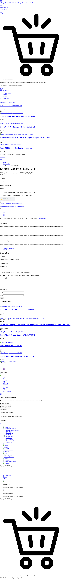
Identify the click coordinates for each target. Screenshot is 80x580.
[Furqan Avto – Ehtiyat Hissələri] (17, 3)
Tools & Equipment (9, 457)
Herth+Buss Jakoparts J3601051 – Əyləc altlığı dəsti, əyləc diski (25, 137)
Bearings (6, 463)
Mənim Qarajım (6, 159)
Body (5, 453)
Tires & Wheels (9, 436)
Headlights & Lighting (10, 428)
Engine (6, 447)
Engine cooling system (10, 461)
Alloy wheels (9, 439)
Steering (6, 451)
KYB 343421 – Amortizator (11, 106)
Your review (3, 289)
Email (1, 295)
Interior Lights (9, 433)
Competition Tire (10, 440)
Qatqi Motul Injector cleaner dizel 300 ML (17, 356)
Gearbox (6, 460)
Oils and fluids (8, 445)
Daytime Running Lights (12, 430)
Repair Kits (7, 448)
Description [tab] (6, 246)
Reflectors (8, 434)
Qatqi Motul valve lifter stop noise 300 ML (17, 310)
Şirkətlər (5, 94)
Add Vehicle (3, 409)
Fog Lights (9, 431)
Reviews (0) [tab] (6, 249)
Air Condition (8, 455)
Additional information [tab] (8, 248)
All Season (9, 438)
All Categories (5, 90)
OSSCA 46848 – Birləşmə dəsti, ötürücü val (17, 116)
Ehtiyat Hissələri (7, 93)
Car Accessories (8, 450)
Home (4, 162)
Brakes (6, 443)
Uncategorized (6, 164)
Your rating (3, 278)
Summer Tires (9, 442)
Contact (5, 96)
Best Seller (5, 99)
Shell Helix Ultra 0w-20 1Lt (11, 346)
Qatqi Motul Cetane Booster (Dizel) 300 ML (17, 335)
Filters (6, 458)
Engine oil (7, 427)
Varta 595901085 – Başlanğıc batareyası (16, 148)
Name (1, 292)
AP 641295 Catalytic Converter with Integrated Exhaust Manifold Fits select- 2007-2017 (35, 325)
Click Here (2, 157)
